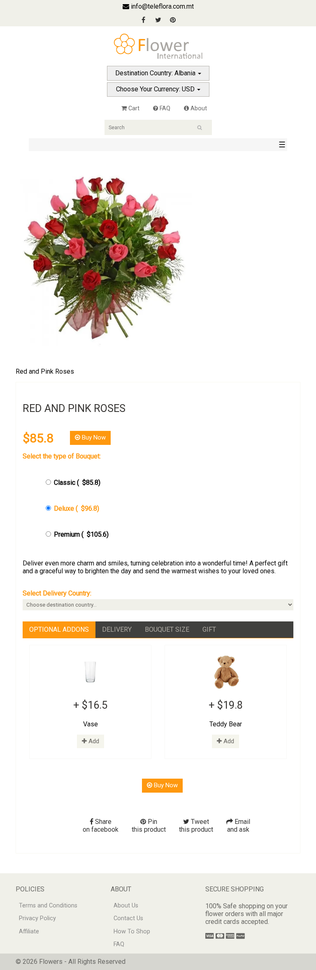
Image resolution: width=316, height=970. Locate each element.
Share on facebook (100, 825)
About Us (126, 905)
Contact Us (128, 918)
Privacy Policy (37, 918)
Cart (133, 108)
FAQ (164, 108)
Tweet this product (196, 825)
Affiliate (29, 931)
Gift (209, 629)
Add (93, 741)
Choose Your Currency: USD (156, 89)
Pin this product (149, 825)
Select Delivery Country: (57, 593)
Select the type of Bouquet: (62, 456)
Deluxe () (76, 508)
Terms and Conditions (48, 905)
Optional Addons (59, 629)
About (198, 108)
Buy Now (93, 437)
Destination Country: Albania (156, 73)
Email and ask (238, 825)
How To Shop (132, 931)
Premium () (81, 534)
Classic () (77, 482)
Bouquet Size (167, 629)
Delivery (117, 629)
